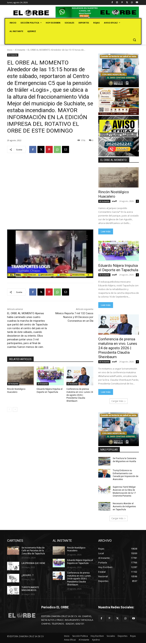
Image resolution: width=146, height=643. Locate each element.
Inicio (9, 49)
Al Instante (20, 49)
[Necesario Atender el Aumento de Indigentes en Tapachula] (104, 506)
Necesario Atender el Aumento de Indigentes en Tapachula (124, 506)
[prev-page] (9, 409)
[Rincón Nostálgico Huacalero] (20, 375)
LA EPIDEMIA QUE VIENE (33, 563)
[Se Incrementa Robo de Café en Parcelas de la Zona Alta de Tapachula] (13, 550)
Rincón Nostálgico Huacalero (113, 194)
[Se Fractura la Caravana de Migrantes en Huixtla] (104, 461)
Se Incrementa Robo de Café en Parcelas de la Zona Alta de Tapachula (33, 550)
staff (114, 201)
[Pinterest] (122, 3)
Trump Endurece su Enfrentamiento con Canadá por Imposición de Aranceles (125, 475)
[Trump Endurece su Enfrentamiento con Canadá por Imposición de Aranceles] (104, 473)
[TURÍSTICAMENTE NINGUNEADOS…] (13, 590)
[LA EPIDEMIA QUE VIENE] (13, 566)
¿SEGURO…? (27, 575)
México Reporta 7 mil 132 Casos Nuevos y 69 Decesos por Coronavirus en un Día (74, 317)
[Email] (65, 149)
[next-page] (15, 409)
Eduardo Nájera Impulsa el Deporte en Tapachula (118, 267)
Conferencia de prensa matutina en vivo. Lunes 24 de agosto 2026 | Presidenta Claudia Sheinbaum (79, 395)
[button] (134, 40)
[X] (127, 3)
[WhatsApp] (132, 3)
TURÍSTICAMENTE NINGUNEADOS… (30, 589)
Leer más (105, 231)
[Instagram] (117, 3)
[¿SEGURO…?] (13, 578)
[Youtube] (137, 3)
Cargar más (117, 401)
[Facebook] (112, 3)
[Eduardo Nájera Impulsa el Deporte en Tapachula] (50, 375)
